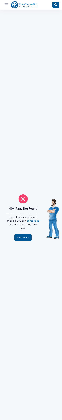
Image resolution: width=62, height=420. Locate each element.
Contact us (23, 237)
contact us (33, 220)
